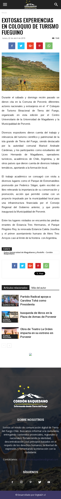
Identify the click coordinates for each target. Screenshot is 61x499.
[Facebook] (12, 482)
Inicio (4, 12)
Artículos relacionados (15, 287)
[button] (56, 4)
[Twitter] (39, 482)
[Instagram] (21, 482)
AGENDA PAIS (8, 305)
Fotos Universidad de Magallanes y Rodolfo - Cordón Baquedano (28, 252)
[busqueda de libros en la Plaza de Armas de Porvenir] (10, 317)
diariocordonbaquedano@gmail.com (38, 459)
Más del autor (39, 287)
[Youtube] (48, 482)
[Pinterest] (30, 482)
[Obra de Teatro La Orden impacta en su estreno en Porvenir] (10, 333)
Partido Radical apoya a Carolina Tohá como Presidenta (35, 300)
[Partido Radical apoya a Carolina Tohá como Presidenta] (10, 300)
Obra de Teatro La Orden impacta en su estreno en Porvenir (36, 333)
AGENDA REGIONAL (7, 320)
